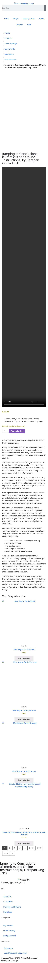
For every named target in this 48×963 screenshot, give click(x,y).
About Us (7, 896)
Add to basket (17, 431)
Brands (20, 24)
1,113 (39, 848)
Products (8, 38)
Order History (9, 930)
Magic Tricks (10, 49)
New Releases (10, 59)
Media (41, 18)
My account (8, 925)
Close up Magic (11, 43)
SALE (29, 24)
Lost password (9, 936)
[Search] (45, 8)
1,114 (6, 853)
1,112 (31, 848)
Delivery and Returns (12, 907)
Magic (16, 18)
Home (6, 18)
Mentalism (9, 54)
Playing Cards (28, 18)
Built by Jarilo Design (9, 960)
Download (7, 912)
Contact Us (8, 902)
